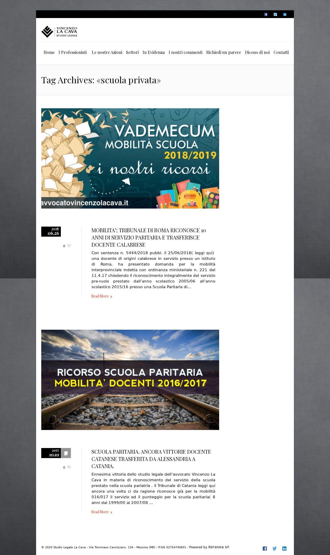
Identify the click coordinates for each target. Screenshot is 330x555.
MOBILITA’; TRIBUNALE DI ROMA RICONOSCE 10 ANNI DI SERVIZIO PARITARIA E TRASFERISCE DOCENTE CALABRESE (149, 237)
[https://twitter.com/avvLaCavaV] (275, 14)
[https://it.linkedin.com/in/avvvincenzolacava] (284, 14)
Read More (100, 296)
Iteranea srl (218, 547)
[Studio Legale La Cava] (68, 32)
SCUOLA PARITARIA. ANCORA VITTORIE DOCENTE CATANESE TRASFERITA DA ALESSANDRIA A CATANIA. (151, 458)
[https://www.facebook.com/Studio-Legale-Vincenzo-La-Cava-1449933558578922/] (265, 14)
